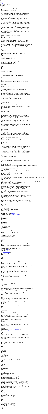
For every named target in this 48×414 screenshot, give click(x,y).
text (7, 237)
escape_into (4, 237)
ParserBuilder (16, 214)
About (1, 2)
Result (14, 213)
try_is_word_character (6, 304)
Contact (1, 3)
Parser (12, 214)
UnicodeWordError (15, 215)
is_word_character (9, 330)
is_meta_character (6, 252)
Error (12, 213)
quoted (12, 237)
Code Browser (8, 411)
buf (3, 249)
